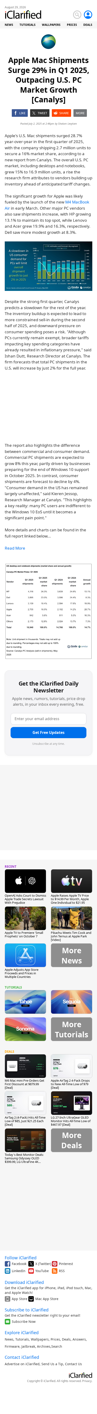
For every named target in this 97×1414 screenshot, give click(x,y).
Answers (79, 1339)
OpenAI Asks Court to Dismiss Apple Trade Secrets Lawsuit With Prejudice (25, 899)
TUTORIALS (28, 25)
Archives (43, 1346)
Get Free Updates (48, 732)
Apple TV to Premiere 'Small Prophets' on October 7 (24, 934)
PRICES (72, 25)
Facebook (19, 1263)
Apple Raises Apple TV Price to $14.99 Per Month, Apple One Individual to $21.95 (70, 899)
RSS (62, 1271)
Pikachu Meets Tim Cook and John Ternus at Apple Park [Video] (71, 936)
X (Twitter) (43, 1263)
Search (56, 1346)
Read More (15, 548)
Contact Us (73, 1364)
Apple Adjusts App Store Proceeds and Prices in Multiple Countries (21, 973)
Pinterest (66, 1263)
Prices (55, 1339)
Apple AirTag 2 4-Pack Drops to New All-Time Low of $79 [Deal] (70, 1084)
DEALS (87, 25)
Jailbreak (28, 1346)
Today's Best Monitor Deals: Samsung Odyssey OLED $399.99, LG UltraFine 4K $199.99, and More (24, 1159)
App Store (19, 1299)
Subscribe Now (24, 1321)
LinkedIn (18, 1271)
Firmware (12, 1346)
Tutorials (22, 1339)
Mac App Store (46, 1299)
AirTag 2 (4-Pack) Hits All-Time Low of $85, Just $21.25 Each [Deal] (25, 1121)
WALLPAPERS (51, 25)
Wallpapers (40, 1339)
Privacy (87, 1381)
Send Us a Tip (52, 1364)
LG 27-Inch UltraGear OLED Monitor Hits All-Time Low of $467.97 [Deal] (70, 1121)
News (9, 1339)
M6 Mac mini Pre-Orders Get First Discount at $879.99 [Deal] (24, 1084)
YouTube (42, 1271)
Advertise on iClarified (22, 1364)
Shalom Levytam (67, 123)
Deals (66, 1339)
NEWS (9, 25)
